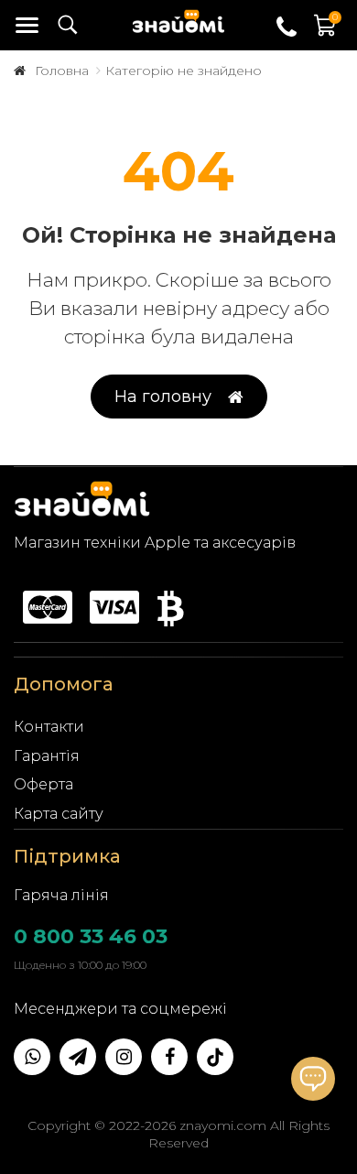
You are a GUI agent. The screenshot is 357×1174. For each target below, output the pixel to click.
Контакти (49, 726)
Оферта (43, 784)
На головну (162, 396)
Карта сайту (58, 813)
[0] (326, 34)
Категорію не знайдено (183, 70)
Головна (62, 70)
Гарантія (47, 756)
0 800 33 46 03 (91, 936)
